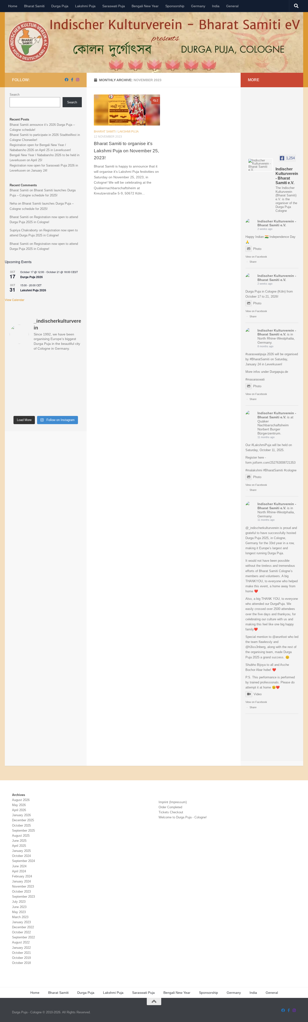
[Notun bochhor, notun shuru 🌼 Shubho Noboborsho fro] (55, 361)
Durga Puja (59, 6)
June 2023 (19, 907)
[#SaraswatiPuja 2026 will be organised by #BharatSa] (74, 372)
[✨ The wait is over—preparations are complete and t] (55, 396)
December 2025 (23, 820)
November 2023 (23, 886)
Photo (257, 249)
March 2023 (20, 917)
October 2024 (21, 856)
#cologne (290, 470)
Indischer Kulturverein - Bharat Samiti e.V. (276, 223)
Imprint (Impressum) (173, 802)
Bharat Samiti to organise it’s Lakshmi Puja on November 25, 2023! (126, 150)
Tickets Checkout (171, 812)
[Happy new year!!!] (55, 372)
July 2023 (19, 901)
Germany (198, 6)
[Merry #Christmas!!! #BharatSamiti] (18, 384)
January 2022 (21, 947)
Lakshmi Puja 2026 (33, 290)
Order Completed (170, 807)
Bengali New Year (145, 6)
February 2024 (22, 876)
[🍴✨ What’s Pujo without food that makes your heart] (74, 396)
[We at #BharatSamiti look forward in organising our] (36, 372)
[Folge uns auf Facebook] (66, 80)
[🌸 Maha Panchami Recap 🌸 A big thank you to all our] (36, 396)
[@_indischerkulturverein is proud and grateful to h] (74, 384)
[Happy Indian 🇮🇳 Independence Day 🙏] (18, 361)
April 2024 (19, 871)
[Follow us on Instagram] (77, 80)
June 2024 (19, 866)
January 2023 (21, 922)
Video (258, 694)
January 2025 (21, 851)
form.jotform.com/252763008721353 (270, 462)
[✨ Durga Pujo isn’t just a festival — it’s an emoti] (74, 407)
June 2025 (19, 840)
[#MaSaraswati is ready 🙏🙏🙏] (18, 372)
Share (253, 261)
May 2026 (19, 805)
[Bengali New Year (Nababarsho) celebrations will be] (74, 361)
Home (12, 6)
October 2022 (21, 932)
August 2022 (21, 942)
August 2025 (21, 835)
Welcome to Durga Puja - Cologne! (183, 817)
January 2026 (21, 815)
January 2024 (21, 881)
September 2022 (23, 937)
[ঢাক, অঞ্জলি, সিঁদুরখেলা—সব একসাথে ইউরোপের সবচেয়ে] (55, 407)
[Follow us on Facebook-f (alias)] (72, 80)
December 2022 (23, 927)
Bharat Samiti (34, 6)
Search (14, 94)
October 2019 (21, 958)
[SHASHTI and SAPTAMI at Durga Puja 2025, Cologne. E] (18, 396)
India (215, 6)
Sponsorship (174, 6)
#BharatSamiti (260, 359)
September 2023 (23, 896)
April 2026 (19, 810)
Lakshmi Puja (85, 6)
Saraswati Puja (113, 6)
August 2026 (21, 800)
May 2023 (19, 912)
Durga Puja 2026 (31, 277)
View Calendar (14, 300)
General (232, 6)
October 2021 (21, 953)
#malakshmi (253, 470)
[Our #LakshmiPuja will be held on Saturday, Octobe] (55, 384)
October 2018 (21, 963)
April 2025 (19, 846)
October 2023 (21, 891)
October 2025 (21, 825)
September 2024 (23, 861)
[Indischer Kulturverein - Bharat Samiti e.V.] (260, 165)
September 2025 (23, 830)
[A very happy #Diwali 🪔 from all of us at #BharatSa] (36, 384)
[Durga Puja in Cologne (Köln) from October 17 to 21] (36, 361)
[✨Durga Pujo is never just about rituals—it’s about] (18, 407)
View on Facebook (256, 256)
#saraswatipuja (255, 354)
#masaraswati (255, 379)
